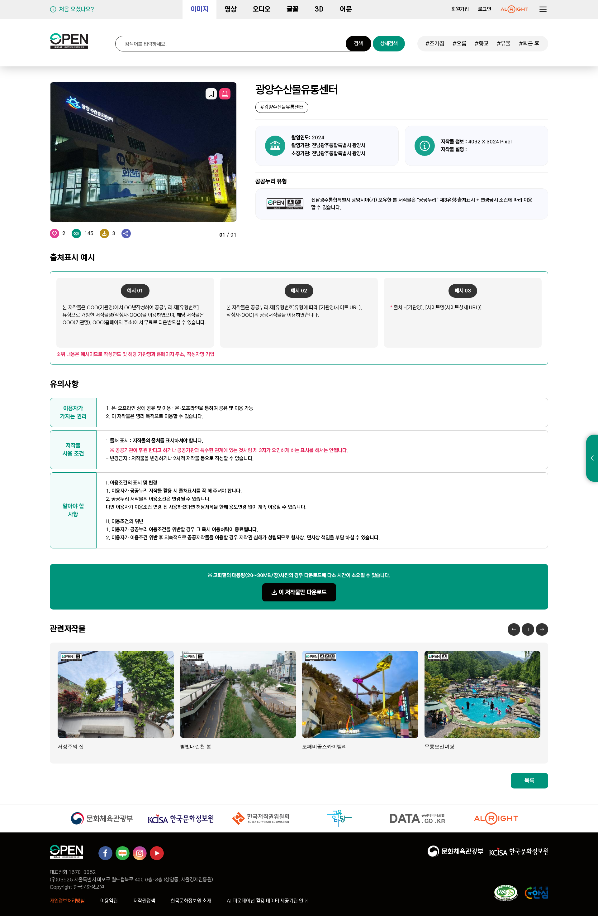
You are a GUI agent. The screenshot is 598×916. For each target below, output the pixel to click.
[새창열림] (514, 9)
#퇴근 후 (529, 44)
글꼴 (292, 9)
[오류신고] (224, 93)
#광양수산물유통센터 (281, 107)
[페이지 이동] (69, 43)
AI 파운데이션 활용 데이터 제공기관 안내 (267, 901)
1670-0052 (82, 872)
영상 (230, 9)
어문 (346, 9)
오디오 (261, 9)
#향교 (482, 44)
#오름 (460, 44)
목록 (529, 781)
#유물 (504, 44)
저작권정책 (144, 901)
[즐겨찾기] (211, 93)
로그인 (484, 9)
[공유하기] (126, 233)
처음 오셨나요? (76, 9)
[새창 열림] (102, 818)
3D (319, 9)
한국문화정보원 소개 (191, 901)
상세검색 (389, 43)
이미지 (199, 9)
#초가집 (434, 44)
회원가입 (460, 9)
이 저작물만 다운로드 (303, 592)
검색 (358, 43)
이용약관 (109, 901)
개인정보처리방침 (67, 901)
